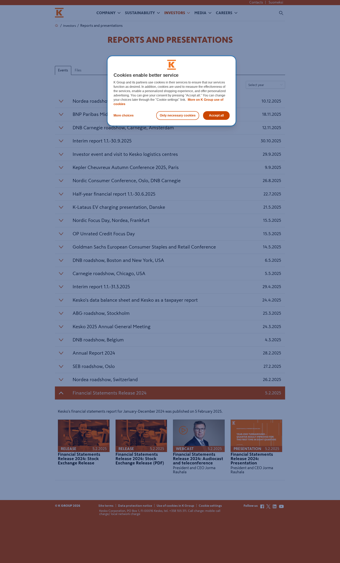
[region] (172, 91)
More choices (124, 115)
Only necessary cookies (178, 115)
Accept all (216, 115)
